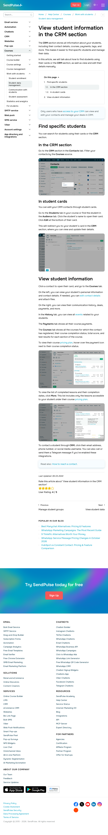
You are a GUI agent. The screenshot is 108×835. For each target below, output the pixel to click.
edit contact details (90, 295)
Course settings (14, 64)
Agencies (60, 739)
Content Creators (11, 686)
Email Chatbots (63, 643)
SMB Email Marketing (12, 662)
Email (6, 622)
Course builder (13, 60)
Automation (10, 27)
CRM (6, 36)
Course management (16, 69)
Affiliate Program (63, 747)
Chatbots (9, 31)
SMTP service (11, 110)
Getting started (14, 55)
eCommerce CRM (11, 708)
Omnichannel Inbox (12, 751)
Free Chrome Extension (14, 658)
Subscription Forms (12, 639)
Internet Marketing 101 (66, 708)
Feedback (7, 778)
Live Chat (7, 747)
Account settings (13, 129)
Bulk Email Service (11, 627)
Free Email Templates (13, 650)
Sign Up (75, 5)
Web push (9, 115)
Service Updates (11, 782)
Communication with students (18, 90)
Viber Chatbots (63, 678)
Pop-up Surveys (10, 739)
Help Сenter (61, 700)
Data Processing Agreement (16, 814)
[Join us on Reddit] (76, 810)
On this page (50, 77)
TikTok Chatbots (63, 635)
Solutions (10, 672)
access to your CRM (73, 111)
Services (9, 691)
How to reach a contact (64, 464)
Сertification (61, 743)
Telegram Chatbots (64, 685)
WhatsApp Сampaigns (66, 650)
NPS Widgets (9, 743)
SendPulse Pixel (10, 735)
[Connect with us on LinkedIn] (93, 804)
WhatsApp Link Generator (68, 658)
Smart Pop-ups (10, 731)
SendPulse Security (12, 810)
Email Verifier (9, 654)
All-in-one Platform (11, 755)
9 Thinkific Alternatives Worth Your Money (63, 534)
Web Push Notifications (14, 727)
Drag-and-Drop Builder (13, 635)
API (57, 719)
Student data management (15, 84)
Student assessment (18, 96)
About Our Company (16, 769)
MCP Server (61, 723)
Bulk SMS (7, 719)
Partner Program (63, 751)
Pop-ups (8, 46)
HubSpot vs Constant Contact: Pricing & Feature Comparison (66, 547)
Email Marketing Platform (14, 666)
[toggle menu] (103, 5)
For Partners (65, 734)
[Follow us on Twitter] (82, 804)
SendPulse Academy (65, 696)
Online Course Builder (13, 696)
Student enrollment (17, 78)
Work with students (16, 73)
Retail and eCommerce (13, 678)
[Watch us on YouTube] (88, 804)
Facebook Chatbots (65, 682)
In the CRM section (59, 87)
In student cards (57, 92)
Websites (9, 41)
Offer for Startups (64, 755)
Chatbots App (62, 674)
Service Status (63, 704)
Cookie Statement (11, 807)
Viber (7, 124)
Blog (58, 712)
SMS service (10, 120)
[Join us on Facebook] (76, 804)
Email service (11, 22)
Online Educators (11, 682)
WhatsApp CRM (63, 666)
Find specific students (57, 82)
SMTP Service (9, 631)
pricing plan (66, 342)
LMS (5, 700)
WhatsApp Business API (67, 647)
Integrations (61, 716)
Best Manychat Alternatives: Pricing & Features (66, 526)
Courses (8, 50)
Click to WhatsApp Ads (66, 654)
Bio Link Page (9, 716)
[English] (95, 5)
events (79, 314)
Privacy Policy (9, 803)
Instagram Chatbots (65, 631)
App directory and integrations (13, 135)
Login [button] (87, 5)
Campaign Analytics (12, 647)
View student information (58, 97)
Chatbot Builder (63, 627)
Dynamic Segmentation (13, 759)
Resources (63, 691)
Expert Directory (63, 727)
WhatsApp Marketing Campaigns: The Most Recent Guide (71, 530)
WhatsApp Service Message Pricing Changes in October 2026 (70, 540)
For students (12, 106)
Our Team (7, 774)
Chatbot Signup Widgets (67, 670)
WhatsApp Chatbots (65, 639)
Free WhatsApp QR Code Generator (72, 662)
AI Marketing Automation (14, 762)
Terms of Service (11, 817)
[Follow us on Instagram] (99, 804)
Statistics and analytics (17, 101)
